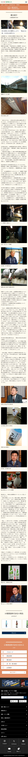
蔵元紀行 (6, 4)
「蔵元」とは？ (14, 701)
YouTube (9, 751)
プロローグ (10, 652)
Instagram (5, 743)
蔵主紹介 (9, 660)
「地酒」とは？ (23, 701)
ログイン (3, 732)
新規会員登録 (4, 729)
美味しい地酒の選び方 (5, 717)
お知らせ (3, 721)
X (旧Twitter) (14, 744)
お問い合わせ (4, 736)
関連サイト (19, 751)
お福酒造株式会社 (12, 4)
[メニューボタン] (26, 2)
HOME (2, 4)
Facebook (23, 744)
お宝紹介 (9, 667)
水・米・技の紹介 (12, 664)
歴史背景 (9, 656)
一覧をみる (13, 633)
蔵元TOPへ (13, 672)
